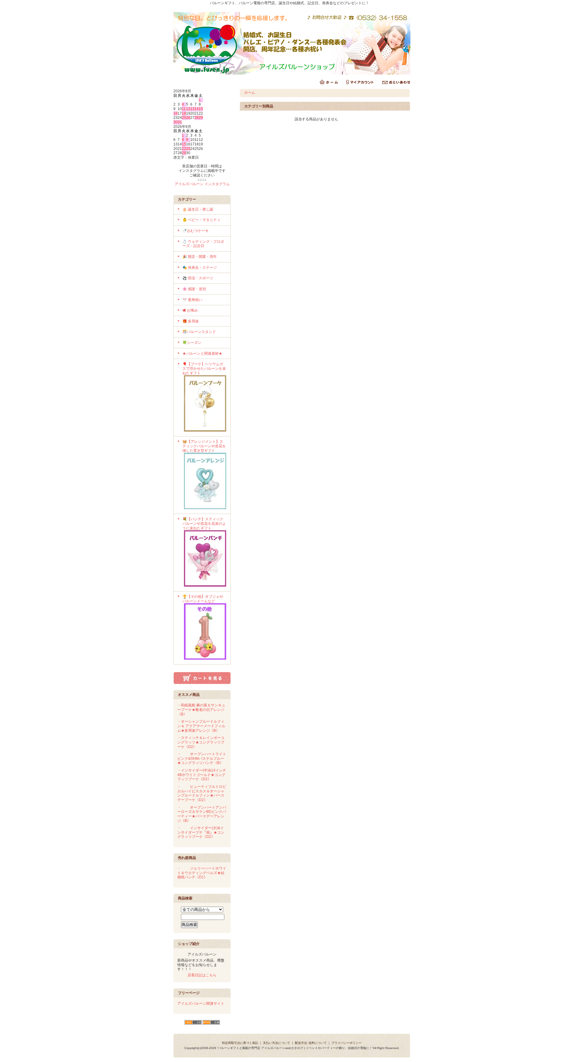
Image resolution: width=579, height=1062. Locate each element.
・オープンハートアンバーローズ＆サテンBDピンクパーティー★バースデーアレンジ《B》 (201, 814)
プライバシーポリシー (346, 1043)
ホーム (249, 92)
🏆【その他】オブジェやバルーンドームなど (202, 598)
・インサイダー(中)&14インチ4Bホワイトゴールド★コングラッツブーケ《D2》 (201, 774)
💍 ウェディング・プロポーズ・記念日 (203, 243)
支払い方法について (276, 1043)
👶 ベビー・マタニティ (201, 220)
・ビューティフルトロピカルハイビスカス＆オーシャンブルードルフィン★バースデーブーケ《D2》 (201, 793)
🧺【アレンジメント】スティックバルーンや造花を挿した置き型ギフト (204, 445)
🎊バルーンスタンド (199, 332)
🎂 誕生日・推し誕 (197, 209)
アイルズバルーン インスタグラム (202, 184)
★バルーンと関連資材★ (202, 353)
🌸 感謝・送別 (194, 289)
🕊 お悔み (190, 310)
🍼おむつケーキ (195, 231)
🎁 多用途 (190, 321)
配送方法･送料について (311, 1043)
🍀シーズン (191, 343)
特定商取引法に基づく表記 (240, 1043)
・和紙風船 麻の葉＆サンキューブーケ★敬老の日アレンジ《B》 (201, 709)
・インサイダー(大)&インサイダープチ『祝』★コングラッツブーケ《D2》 (200, 832)
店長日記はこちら (202, 975)
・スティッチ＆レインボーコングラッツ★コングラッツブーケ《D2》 (200, 742)
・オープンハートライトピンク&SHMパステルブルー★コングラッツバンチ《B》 (201, 758)
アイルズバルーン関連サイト (200, 1003)
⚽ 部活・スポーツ (197, 278)
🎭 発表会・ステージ (199, 267)
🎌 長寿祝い (192, 300)
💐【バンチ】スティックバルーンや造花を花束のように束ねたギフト (204, 523)
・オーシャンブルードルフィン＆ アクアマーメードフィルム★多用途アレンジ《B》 (201, 725)
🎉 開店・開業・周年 (199, 257)
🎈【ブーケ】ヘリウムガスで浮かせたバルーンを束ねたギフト (204, 368)
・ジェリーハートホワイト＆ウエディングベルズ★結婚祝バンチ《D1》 (201, 872)
